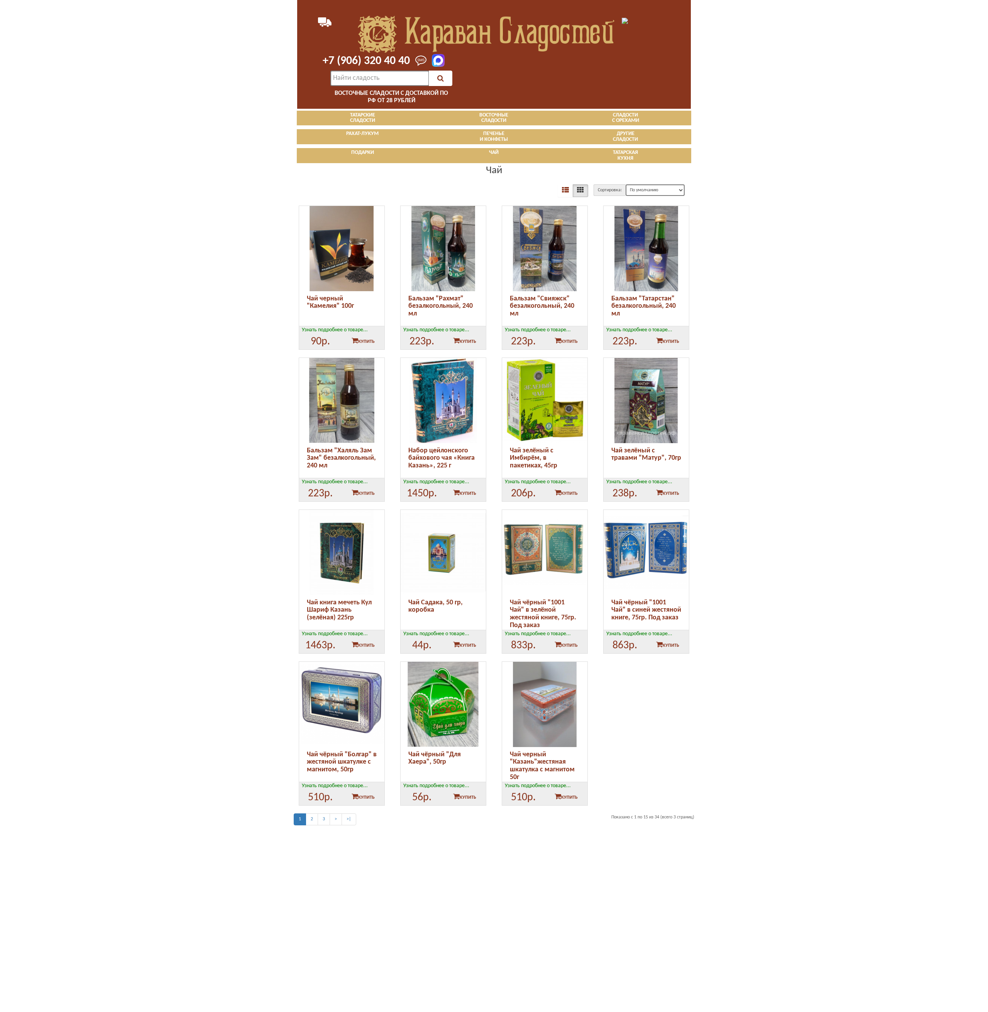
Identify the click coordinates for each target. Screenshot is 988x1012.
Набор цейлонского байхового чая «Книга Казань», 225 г (441, 458)
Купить (366, 341)
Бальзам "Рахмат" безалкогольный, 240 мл (440, 306)
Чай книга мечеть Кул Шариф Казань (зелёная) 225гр (339, 610)
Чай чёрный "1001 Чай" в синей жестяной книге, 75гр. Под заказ (646, 610)
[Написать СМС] (418, 61)
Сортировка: (610, 190)
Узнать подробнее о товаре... (335, 330)
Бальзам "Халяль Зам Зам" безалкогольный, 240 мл (341, 458)
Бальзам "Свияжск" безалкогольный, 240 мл (542, 306)
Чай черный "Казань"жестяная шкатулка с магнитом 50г (542, 766)
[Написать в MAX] (436, 61)
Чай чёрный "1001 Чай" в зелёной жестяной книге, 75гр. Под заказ (543, 614)
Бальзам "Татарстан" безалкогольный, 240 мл (643, 306)
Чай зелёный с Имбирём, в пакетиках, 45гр (533, 458)
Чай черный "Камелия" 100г (330, 302)
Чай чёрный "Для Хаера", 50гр (434, 758)
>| (349, 819)
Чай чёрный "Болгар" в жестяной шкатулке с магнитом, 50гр (342, 762)
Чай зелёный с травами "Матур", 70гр (646, 454)
